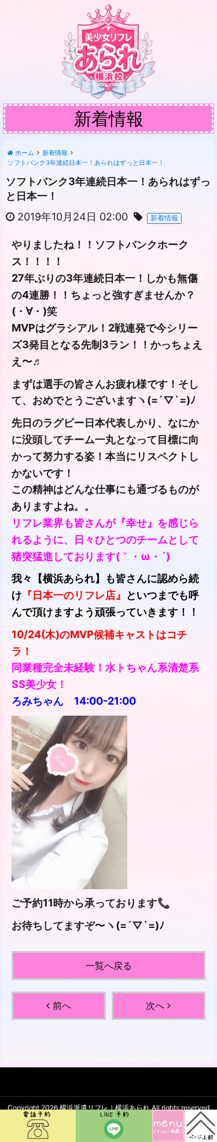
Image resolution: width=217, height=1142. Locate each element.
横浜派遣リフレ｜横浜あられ (105, 1107)
